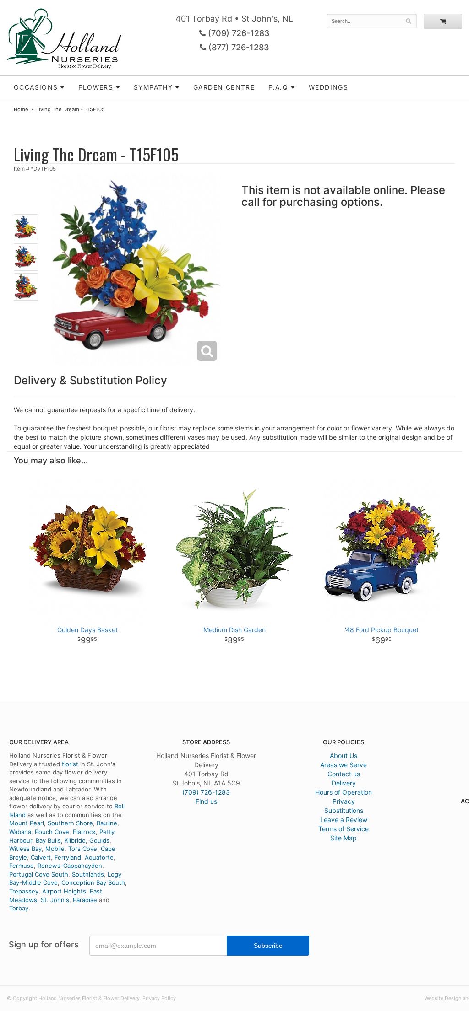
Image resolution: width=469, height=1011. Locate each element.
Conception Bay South (93, 882)
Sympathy (153, 87)
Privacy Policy (159, 998)
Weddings (328, 87)
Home (21, 109)
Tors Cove (82, 848)
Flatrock (84, 831)
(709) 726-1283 (238, 33)
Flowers (95, 87)
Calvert (41, 857)
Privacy (344, 801)
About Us (343, 755)
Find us (206, 801)
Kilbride (75, 840)
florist (70, 764)
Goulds (99, 840)
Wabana (20, 831)
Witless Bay (25, 848)
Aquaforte (99, 857)
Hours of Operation (343, 792)
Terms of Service (343, 829)
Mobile (55, 848)
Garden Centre (224, 87)
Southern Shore (70, 823)
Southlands (88, 874)
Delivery (344, 783)
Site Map (343, 838)
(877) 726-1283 (237, 47)
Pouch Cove (52, 831)
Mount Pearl (26, 823)
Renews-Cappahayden (70, 865)
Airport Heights (64, 891)
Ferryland (68, 857)
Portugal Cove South (38, 874)
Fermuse (21, 865)
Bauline (107, 823)
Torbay (18, 908)
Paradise (85, 899)
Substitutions (343, 810)
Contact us (343, 774)
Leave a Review (343, 819)
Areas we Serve (343, 765)
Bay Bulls (48, 840)
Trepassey (23, 891)
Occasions (36, 87)
